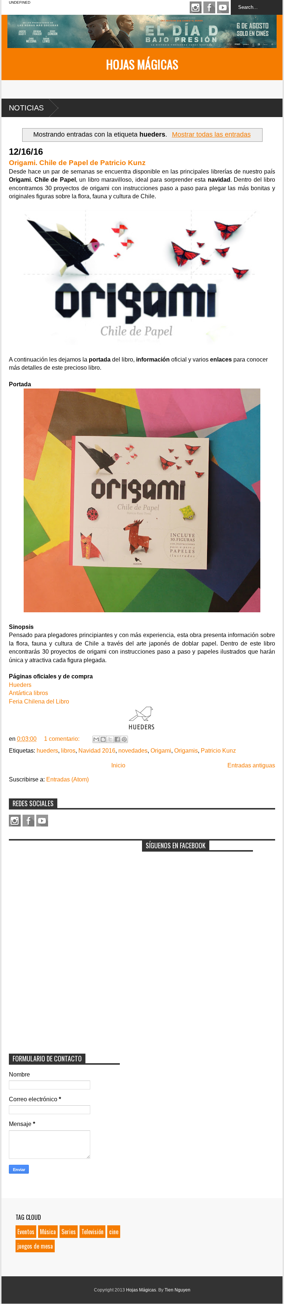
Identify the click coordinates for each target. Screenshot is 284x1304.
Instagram (196, 7)
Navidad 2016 (96, 750)
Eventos (25, 1231)
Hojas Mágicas (142, 64)
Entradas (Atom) (67, 779)
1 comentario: (62, 739)
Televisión (92, 1231)
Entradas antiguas (251, 765)
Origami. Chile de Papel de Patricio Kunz (77, 163)
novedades (133, 750)
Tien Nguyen (177, 1290)
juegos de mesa (35, 1246)
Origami (161, 750)
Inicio (118, 765)
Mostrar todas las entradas (211, 134)
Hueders (20, 685)
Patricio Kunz (218, 750)
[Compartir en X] (110, 739)
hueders (47, 750)
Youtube (223, 7)
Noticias (26, 108)
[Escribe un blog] (103, 739)
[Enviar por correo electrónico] (96, 739)
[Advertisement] (64, 890)
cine (113, 1231)
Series (68, 1231)
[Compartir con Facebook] (117, 739)
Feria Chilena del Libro (39, 701)
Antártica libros (28, 693)
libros (68, 750)
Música (48, 1231)
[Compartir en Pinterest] (124, 739)
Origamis (186, 750)
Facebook (209, 7)
